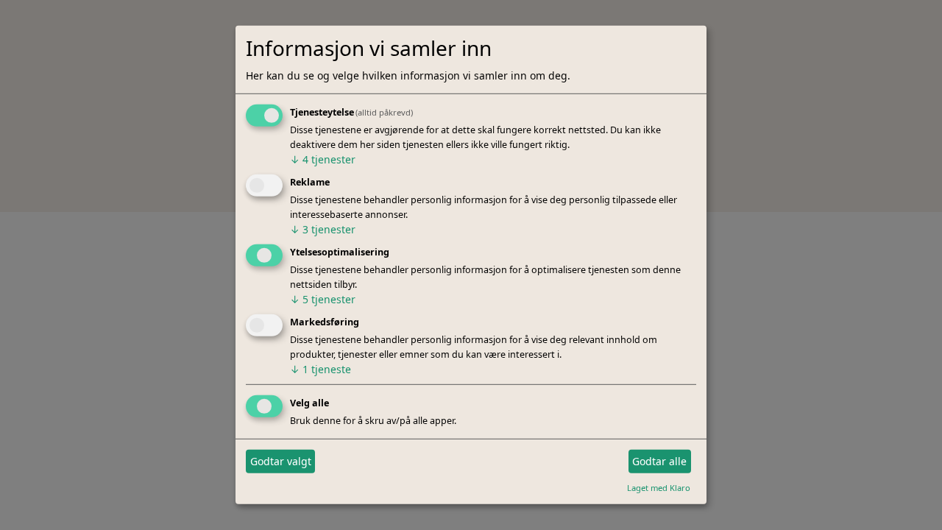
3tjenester (322, 229)
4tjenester (322, 159)
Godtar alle (659, 461)
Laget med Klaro (658, 486)
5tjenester (322, 299)
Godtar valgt (280, 461)
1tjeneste (320, 369)
